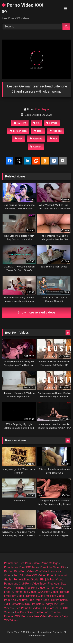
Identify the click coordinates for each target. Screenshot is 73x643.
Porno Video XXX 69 (22, 8)
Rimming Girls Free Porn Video (45, 595)
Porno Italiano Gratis (25, 579)
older (39, 130)
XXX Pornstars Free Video (31, 616)
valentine (37, 138)
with (55, 138)
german (53, 122)
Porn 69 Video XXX (25, 575)
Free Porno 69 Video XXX (30, 608)
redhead (57, 130)
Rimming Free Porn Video (29, 587)
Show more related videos (36, 312)
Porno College (49, 563)
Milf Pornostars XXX (18, 604)
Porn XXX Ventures (16, 600)
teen (20, 138)
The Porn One (23, 612)
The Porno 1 (41, 612)
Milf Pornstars (59, 600)
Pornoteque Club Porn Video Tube (25, 583)
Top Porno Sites (39, 600)
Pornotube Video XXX (53, 567)
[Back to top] (62, 633)
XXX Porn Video (48, 591)
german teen (20, 130)
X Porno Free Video (24, 591)
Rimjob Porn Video (51, 579)
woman (37, 146)
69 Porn (21, 122)
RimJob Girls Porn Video (19, 571)
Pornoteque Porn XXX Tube (21, 567)
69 (37, 122)
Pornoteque (42, 109)
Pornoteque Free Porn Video (21, 563)
